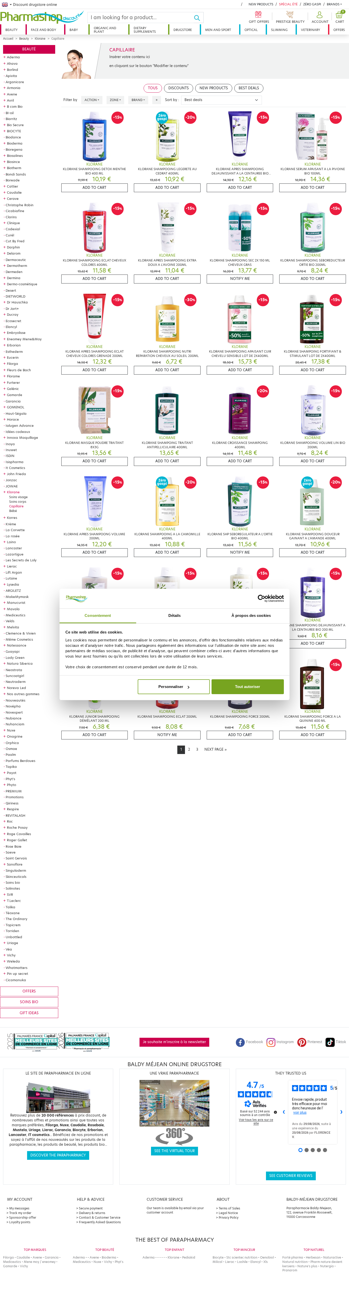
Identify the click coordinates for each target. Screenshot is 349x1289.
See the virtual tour (174, 1151)
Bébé (13, 511)
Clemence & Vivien (21, 633)
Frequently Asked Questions (100, 1222)
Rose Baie (13, 846)
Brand (137, 100)
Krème (11, 524)
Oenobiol (267, 1257)
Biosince (13, 161)
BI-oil (10, 113)
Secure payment (91, 1208)
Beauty (11, 30)
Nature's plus (307, 1266)
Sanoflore (14, 864)
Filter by (70, 99)
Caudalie (14, 192)
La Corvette (15, 530)
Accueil (8, 39)
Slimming (279, 30)
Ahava (12, 63)
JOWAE (12, 486)
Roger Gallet (17, 840)
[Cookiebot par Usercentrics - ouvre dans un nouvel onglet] (261, 599)
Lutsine (11, 578)
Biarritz (11, 118)
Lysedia (13, 584)
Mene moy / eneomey (39, 1262)
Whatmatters (16, 967)
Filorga (12, 363)
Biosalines (15, 155)
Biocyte (218, 1257)
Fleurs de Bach (19, 370)
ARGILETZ (13, 590)
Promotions (15, 797)
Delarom (13, 253)
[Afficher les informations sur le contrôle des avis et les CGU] (275, 1112)
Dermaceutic (16, 259)
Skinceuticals (16, 876)
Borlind (12, 69)
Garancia (13, 401)
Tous (153, 88)
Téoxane (13, 913)
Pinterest (314, 1042)
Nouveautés (15, 700)
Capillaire (16, 506)
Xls (265, 1262)
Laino (11, 542)
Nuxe (11, 730)
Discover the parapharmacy (58, 1155)
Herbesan (313, 1257)
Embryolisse (16, 332)
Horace (13, 419)
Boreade (13, 180)
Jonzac (11, 480)
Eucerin (13, 357)
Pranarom (289, 1270)
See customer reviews (290, 1175)
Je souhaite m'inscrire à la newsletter (174, 1042)
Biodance (13, 137)
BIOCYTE (14, 131)
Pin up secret (17, 973)
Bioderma (14, 143)
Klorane (40, 39)
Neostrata (14, 670)
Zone (114, 100)
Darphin (13, 247)
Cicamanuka (16, 980)
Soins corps (17, 501)
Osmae (11, 748)
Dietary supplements (145, 30)
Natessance (16, 645)
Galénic (13, 388)
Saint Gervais (16, 858)
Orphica (12, 742)
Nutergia (327, 1266)
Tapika (11, 766)
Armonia (13, 87)
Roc (10, 821)
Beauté (29, 49)
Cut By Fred (15, 241)
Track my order (20, 1213)
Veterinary (310, 30)
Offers (339, 30)
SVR (10, 894)
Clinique (13, 223)
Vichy (11, 955)
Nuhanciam (15, 724)
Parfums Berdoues (20, 760)
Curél (10, 235)
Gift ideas (29, 1013)
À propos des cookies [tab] (251, 615)
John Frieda (16, 474)
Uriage (12, 943)
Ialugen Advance (20, 425)
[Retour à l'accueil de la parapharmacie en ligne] (43, 17)
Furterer (13, 382)
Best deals (249, 88)
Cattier (12, 186)
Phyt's (10, 779)
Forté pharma (292, 1257)
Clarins (11, 217)
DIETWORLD (15, 296)
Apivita (11, 75)
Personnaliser (170, 686)
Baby (73, 30)
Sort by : (172, 99)
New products (261, 4)
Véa (9, 949)
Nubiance (13, 718)
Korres (12, 517)
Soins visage (18, 497)
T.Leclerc (14, 900)
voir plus (300, 1112)
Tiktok (341, 1042)
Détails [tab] (174, 615)
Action (91, 100)
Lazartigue (15, 554)
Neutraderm (16, 681)
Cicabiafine (15, 211)
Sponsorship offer (22, 1217)
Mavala (13, 609)
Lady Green (15, 657)
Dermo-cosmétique (22, 284)
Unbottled (14, 937)
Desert (11, 290)
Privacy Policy (228, 1217)
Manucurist (16, 602)
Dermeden (14, 271)
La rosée (13, 536)
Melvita (13, 627)
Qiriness (12, 803)
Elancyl (11, 326)
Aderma (13, 57)
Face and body (43, 30)
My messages (19, 1208)
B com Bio (14, 106)
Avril (10, 100)
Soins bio (13, 882)
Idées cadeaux (18, 431)
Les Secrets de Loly (21, 560)
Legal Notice (228, 1213)
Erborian (14, 345)
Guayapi (12, 651)
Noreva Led (16, 687)
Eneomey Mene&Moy (24, 339)
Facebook (254, 1042)
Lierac (12, 566)
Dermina (13, 278)
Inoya (10, 444)
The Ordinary (16, 918)
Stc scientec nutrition (241, 1257)
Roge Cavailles (19, 834)
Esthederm (14, 351)
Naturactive (332, 1257)
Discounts (178, 88)
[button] (319, 17)
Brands (333, 4)
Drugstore (182, 30)
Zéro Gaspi (312, 4)
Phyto (11, 784)
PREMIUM (14, 791)
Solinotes (13, 888)
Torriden (12, 930)
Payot (11, 772)
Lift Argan (14, 572)
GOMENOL (15, 407)
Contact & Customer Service (99, 1217)
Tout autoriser (247, 686)
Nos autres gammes (23, 694)
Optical (251, 30)
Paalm (11, 754)
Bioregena (14, 149)
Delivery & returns (92, 1213)
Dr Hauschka (17, 302)
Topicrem (13, 925)
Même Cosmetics (19, 639)
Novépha (13, 706)
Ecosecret (13, 321)
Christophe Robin (19, 205)
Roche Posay (17, 827)
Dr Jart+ (12, 308)
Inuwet (11, 449)
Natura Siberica (20, 663)
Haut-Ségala (16, 413)
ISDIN (10, 455)
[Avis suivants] (341, 1112)
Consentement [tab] (98, 615)
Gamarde (14, 394)
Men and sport (218, 30)
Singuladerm (16, 870)
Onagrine (14, 736)
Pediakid (188, 1257)
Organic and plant (105, 30)
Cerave (13, 198)
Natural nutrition (295, 1262)
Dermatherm (17, 265)
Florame (13, 376)
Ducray (12, 314)
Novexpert (14, 712)
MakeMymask (17, 596)
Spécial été (288, 4)
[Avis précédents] (283, 1112)
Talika (10, 907)
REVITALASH (15, 815)
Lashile (242, 1262)
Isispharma (15, 462)
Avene (12, 94)
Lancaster (14, 548)
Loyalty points (19, 1222)
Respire (13, 809)
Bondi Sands (16, 174)
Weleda (13, 961)
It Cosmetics (15, 467)
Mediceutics (15, 615)
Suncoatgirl (15, 675)
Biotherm (14, 168)
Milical (217, 1262)
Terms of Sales (229, 1208)
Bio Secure (15, 125)
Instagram (285, 1042)
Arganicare (15, 82)
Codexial (13, 229)
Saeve (11, 852)
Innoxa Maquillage (22, 437)
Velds (10, 621)
